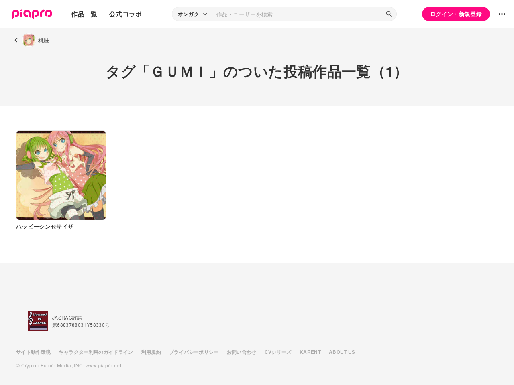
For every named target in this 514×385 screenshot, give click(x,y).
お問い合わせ (242, 351)
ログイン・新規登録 (456, 14)
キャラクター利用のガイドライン (96, 351)
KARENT (310, 351)
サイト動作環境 (33, 351)
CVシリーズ (278, 351)
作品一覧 (84, 13)
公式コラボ (125, 13)
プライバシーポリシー (194, 351)
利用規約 (151, 351)
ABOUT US (342, 351)
